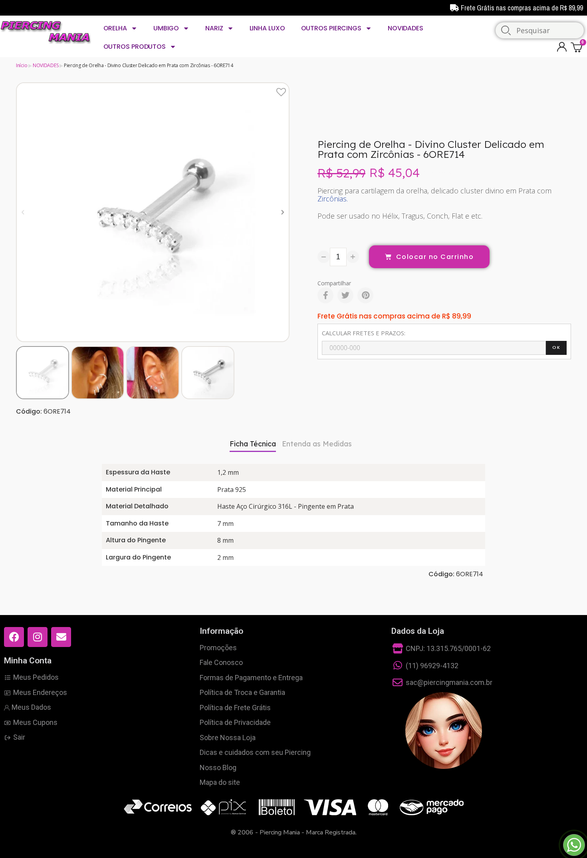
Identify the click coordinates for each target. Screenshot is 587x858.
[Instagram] (38, 637)
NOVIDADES (405, 28)
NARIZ (214, 28)
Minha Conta (28, 660)
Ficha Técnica (253, 443)
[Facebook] (325, 295)
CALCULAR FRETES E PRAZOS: (363, 333)
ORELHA (115, 28)
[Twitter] (345, 295)
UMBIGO (166, 28)
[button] (23, 212)
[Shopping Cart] (578, 47)
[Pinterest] (365, 295)
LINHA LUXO (267, 28)
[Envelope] (61, 637)
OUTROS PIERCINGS (331, 28)
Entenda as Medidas (317, 443)
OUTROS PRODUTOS (134, 46)
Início (21, 65)
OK (556, 347)
